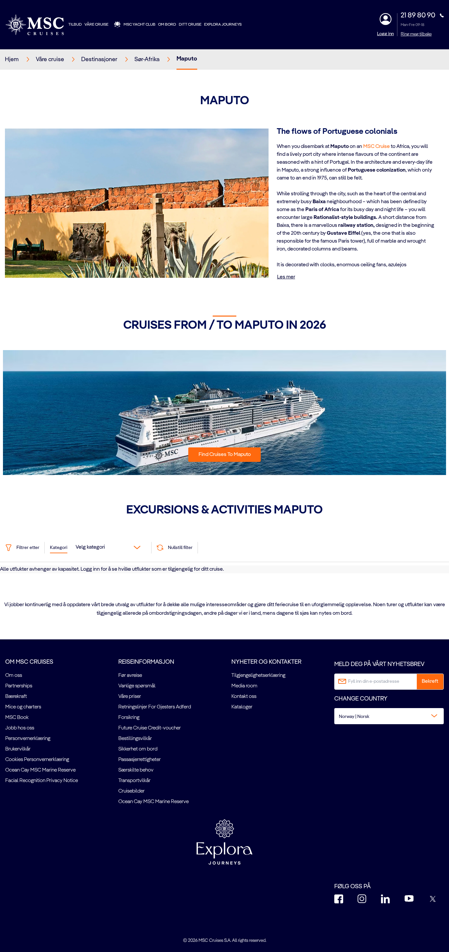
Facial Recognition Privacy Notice (41, 780)
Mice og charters (23, 707)
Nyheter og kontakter (266, 662)
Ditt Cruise (190, 25)
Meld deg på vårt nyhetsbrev (379, 664)
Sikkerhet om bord (137, 749)
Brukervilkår (18, 749)
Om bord (167, 25)
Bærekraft (16, 696)
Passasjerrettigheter (139, 759)
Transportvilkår (134, 780)
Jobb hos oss (19, 728)
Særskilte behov (136, 770)
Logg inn (385, 34)
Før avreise (130, 675)
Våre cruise (96, 25)
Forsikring (128, 717)
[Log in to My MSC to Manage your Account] (385, 19)
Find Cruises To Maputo (225, 454)
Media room (244, 686)
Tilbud (75, 25)
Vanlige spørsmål (136, 686)
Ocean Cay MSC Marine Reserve (40, 770)
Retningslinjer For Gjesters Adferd (154, 707)
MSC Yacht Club (139, 25)
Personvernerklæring (27, 738)
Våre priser (129, 696)
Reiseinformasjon (146, 662)
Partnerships (18, 686)
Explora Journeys (223, 25)
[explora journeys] (224, 842)
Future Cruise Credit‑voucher (149, 728)
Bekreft (430, 681)
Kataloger (241, 707)
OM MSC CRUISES (29, 662)
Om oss (13, 675)
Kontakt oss (243, 696)
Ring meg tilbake (416, 34)
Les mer (286, 277)
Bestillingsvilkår (135, 738)
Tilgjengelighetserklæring (258, 675)
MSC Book (17, 717)
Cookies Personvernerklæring (37, 759)
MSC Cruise (376, 146)
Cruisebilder (131, 791)
